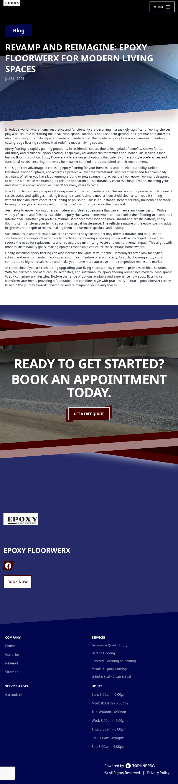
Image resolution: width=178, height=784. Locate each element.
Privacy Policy (158, 772)
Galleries (12, 654)
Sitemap (12, 671)
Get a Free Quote (89, 413)
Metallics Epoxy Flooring (109, 669)
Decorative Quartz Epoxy (109, 645)
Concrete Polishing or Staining (114, 661)
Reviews (11, 663)
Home (10, 645)
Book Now (17, 581)
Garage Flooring (103, 653)
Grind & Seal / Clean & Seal (111, 676)
